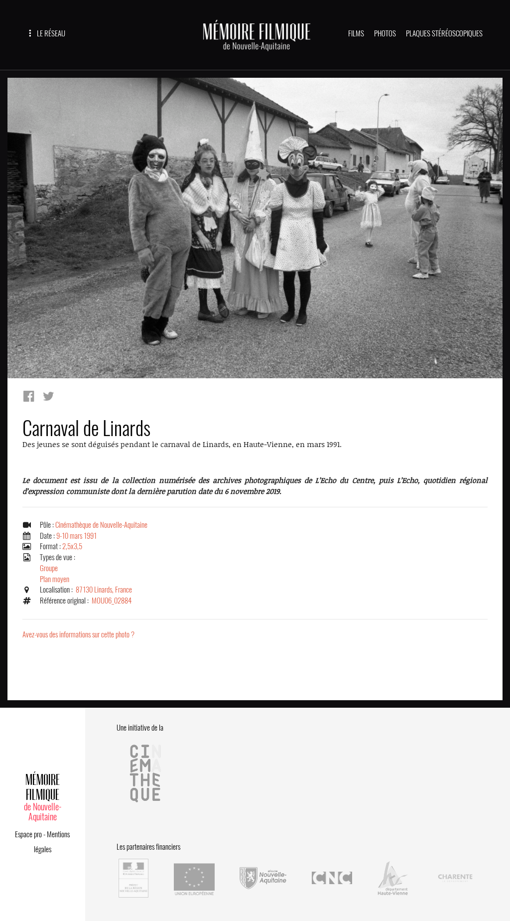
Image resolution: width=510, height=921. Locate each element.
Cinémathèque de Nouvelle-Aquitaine (101, 525)
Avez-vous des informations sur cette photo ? (78, 634)
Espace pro (28, 834)
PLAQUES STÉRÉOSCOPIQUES (444, 33)
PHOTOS (385, 33)
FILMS (356, 33)
